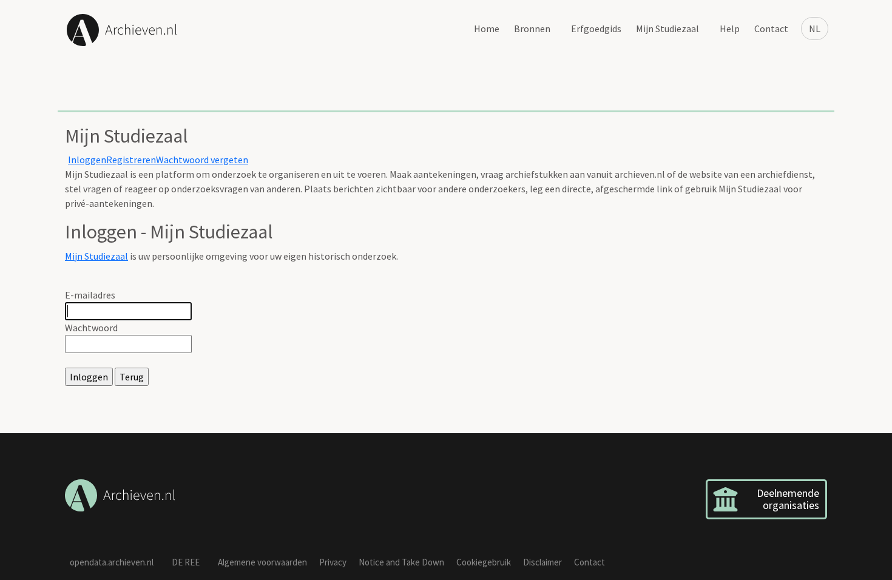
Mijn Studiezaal (667, 28)
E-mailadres (90, 295)
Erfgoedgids (596, 28)
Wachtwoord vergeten (202, 159)
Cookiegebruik (483, 562)
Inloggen (87, 159)
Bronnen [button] (532, 28)
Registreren (131, 159)
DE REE (186, 562)
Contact (771, 28)
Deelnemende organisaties (788, 499)
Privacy (332, 562)
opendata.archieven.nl (112, 562)
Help (730, 28)
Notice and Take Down (401, 562)
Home (486, 28)
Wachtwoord (91, 328)
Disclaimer (542, 562)
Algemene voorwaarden (262, 562)
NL (814, 28)
